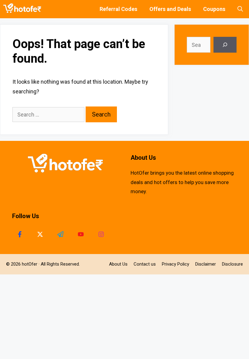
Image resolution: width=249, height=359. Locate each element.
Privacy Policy (175, 264)
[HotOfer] (23, 9)
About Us (118, 264)
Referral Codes (118, 9)
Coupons (214, 9)
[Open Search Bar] (240, 9)
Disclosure (232, 264)
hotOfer (29, 264)
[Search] (225, 45)
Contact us (145, 264)
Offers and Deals (170, 9)
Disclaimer (205, 264)
